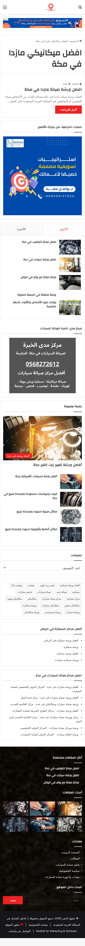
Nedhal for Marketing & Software (56, 931)
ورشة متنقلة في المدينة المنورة (36, 294)
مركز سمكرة (73, 598)
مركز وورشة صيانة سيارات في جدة (58, 717)
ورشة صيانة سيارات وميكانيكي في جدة (56, 704)
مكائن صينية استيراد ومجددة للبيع (37, 511)
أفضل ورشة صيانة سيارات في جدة (59, 697)
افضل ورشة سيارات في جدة (39, 259)
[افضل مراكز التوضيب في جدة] (70, 247)
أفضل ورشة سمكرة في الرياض (61, 640)
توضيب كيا (17, 585)
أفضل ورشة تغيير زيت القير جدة (57, 465)
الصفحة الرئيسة (70, 852)
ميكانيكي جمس (72, 605)
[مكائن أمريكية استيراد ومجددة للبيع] (15, 808)
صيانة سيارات (44, 591)
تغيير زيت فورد (47, 585)
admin (75, 84)
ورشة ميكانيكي (31, 612)
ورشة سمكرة (29, 605)
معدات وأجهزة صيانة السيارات (62, 876)
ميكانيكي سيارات (50, 605)
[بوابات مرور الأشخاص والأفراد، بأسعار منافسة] (70, 307)
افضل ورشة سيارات (67, 710)
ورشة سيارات (73, 612)
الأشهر (64, 229)
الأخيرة (21, 229)
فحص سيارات (25, 591)
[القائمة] (5, 8)
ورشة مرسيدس (52, 612)
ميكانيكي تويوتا (15, 598)
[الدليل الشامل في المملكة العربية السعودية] (59, 7)
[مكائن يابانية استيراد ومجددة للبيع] (69, 824)
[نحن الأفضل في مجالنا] (42, 22)
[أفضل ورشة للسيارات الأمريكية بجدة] (71, 481)
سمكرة (76, 591)
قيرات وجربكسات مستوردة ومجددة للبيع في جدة (30, 496)
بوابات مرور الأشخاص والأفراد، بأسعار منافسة (34, 304)
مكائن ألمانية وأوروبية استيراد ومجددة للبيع (31, 529)
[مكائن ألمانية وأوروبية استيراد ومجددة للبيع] (71, 534)
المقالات (75, 858)
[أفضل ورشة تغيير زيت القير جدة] (69, 808)
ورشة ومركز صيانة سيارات (63, 727)
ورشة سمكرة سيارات (66, 659)
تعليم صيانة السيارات (68, 864)
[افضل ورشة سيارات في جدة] (70, 264)
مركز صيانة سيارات (51, 598)
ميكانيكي (31, 598)
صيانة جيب (61, 591)
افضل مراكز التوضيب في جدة (39, 242)
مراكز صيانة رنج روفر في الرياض (38, 277)
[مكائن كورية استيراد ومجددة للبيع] (42, 824)
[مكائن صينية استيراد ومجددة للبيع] (71, 516)
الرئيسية (74, 41)
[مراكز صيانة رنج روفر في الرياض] (70, 282)
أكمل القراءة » (68, 109)
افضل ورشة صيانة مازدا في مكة (53, 89)
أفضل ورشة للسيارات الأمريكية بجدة (36, 476)
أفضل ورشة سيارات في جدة (62, 686)
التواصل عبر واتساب (19, 931)
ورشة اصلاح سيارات (67, 734)
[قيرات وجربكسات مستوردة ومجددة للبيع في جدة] (71, 499)
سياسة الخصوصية (69, 870)
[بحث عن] (80, 8)
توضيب (30, 585)
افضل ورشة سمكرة (70, 585)
